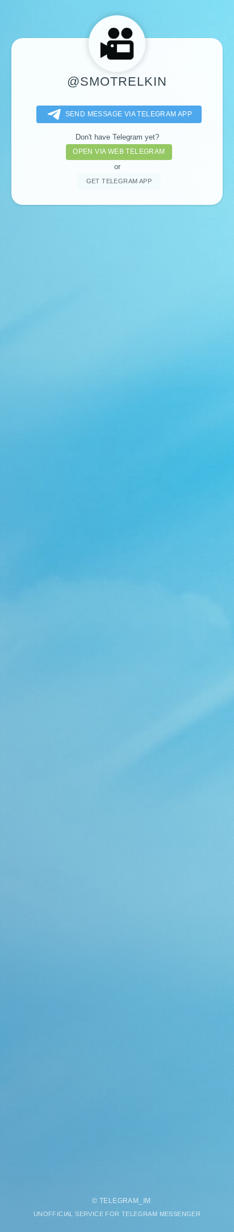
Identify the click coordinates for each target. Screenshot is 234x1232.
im (147, 1201)
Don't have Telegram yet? (117, 137)
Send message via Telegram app (129, 114)
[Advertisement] (117, 695)
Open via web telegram (119, 151)
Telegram (119, 1201)
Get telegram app (119, 181)
